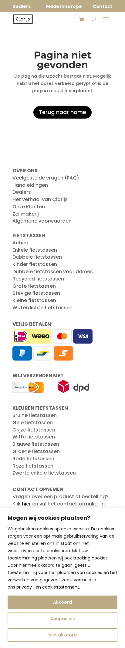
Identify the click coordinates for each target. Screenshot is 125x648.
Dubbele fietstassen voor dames (52, 271)
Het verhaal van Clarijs (40, 199)
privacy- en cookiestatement (47, 587)
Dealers (21, 192)
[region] (62, 578)
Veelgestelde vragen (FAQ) (45, 177)
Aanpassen (62, 619)
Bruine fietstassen (34, 415)
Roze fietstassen (32, 465)
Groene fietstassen (36, 451)
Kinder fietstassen (34, 264)
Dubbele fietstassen (37, 256)
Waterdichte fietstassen (42, 307)
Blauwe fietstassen (35, 444)
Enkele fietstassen (34, 250)
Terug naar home (62, 112)
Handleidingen (30, 185)
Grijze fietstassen (33, 429)
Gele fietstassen (32, 422)
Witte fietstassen (33, 436)
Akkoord (62, 602)
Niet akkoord (62, 635)
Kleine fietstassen (34, 300)
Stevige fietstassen (36, 293)
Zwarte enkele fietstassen (44, 472)
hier (26, 503)
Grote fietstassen (34, 286)
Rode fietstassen (33, 458)
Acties (20, 242)
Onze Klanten (28, 206)
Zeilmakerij (25, 213)
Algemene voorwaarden (42, 220)
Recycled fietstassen (38, 278)
